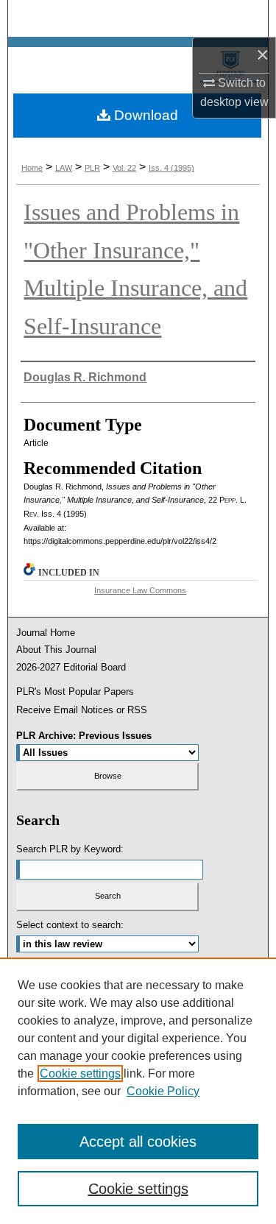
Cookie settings (80, 1073)
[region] (138, 1091)
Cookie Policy (163, 1091)
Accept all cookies (138, 1141)
